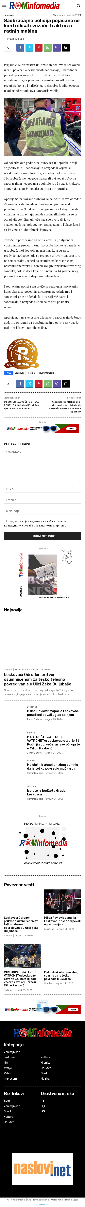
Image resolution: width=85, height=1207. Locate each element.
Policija (31, 372)
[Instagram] (43, 1106)
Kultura (31, 733)
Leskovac (9, 15)
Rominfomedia (35, 773)
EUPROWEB (42, 1204)
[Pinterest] (38, 48)
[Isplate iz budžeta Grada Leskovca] (14, 795)
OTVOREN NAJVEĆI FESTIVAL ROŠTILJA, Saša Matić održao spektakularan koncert (21, 405)
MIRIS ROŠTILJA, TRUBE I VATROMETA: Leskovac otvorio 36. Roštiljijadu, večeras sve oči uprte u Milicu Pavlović (53, 742)
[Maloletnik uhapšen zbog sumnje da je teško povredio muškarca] (14, 769)
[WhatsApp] (48, 48)
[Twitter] (29, 48)
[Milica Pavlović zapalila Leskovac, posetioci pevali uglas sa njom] (14, 716)
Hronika (8, 669)
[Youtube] (43, 1111)
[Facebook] (20, 48)
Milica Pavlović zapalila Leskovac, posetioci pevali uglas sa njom (53, 713)
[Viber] (57, 48)
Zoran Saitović (22, 669)
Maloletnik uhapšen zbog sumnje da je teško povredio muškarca (52, 766)
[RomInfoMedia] (34, 5)
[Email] (66, 48)
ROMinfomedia (46, 372)
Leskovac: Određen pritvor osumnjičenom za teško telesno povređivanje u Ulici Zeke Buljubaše (37, 679)
